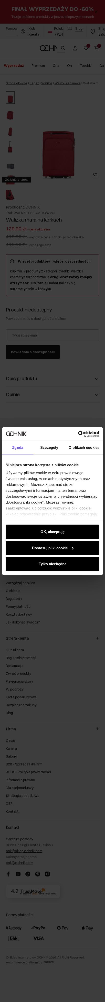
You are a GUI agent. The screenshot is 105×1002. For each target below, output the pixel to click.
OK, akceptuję (52, 532)
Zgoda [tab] (17, 447)
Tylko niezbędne (52, 564)
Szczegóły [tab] (49, 447)
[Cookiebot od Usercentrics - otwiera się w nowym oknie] (78, 434)
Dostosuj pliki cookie (50, 548)
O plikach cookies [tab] (84, 447)
